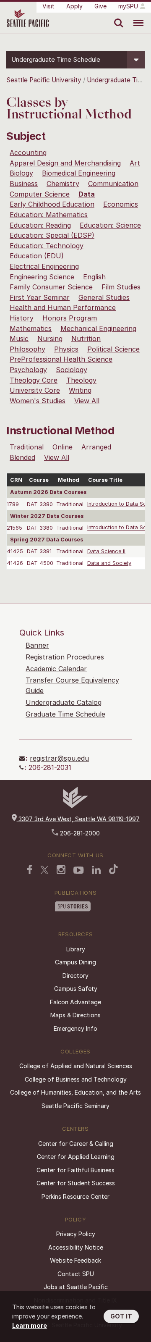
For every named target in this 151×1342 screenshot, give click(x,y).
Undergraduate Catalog (64, 702)
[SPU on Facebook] (29, 869)
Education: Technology (46, 246)
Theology (81, 380)
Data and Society (109, 563)
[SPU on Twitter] (44, 870)
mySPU (128, 6)
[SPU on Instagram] (61, 869)
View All (86, 401)
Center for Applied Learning (76, 1156)
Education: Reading (40, 225)
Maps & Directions (75, 1015)
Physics (66, 349)
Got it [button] (121, 1316)
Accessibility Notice (75, 1247)
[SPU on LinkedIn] (96, 870)
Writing (80, 390)
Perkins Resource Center (75, 1196)
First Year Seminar (40, 297)
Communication (113, 183)
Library (75, 949)
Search (116, 16)
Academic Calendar (56, 668)
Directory (75, 975)
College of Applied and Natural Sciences (75, 1065)
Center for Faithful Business (75, 1170)
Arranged (96, 447)
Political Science (113, 349)
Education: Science (110, 225)
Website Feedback (75, 1260)
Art (135, 163)
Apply (74, 6)
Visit (48, 6)
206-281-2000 (79, 833)
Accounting (28, 152)
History (22, 318)
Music (19, 338)
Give (100, 6)
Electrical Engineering (44, 266)
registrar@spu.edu (59, 758)
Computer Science (40, 194)
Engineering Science (42, 277)
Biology (21, 173)
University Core (35, 390)
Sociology (71, 369)
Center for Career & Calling (75, 1143)
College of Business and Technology (76, 1079)
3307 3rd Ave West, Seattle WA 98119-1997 (78, 818)
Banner (37, 645)
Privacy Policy (75, 1233)
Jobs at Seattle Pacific (76, 1286)
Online (62, 447)
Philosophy (27, 349)
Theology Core (33, 380)
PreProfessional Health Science (61, 359)
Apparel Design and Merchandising (65, 163)
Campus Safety (75, 988)
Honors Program (69, 318)
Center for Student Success (75, 1183)
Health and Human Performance (63, 307)
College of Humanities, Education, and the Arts (75, 1092)
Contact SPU (75, 1273)
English (94, 277)
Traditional (27, 447)
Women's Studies (37, 401)
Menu (135, 16)
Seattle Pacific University (43, 80)
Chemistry (63, 183)
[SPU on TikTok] (113, 869)
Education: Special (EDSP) (52, 235)
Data (86, 194)
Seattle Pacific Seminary (75, 1105)
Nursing (49, 338)
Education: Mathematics (49, 214)
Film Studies (121, 287)
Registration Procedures (65, 657)
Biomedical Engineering (78, 173)
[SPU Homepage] (75, 805)
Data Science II (106, 551)
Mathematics (31, 328)
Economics (120, 204)
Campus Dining (75, 962)
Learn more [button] (29, 1325)
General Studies (104, 297)
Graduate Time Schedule (65, 714)
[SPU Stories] (73, 906)
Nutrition (86, 338)
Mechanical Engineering (98, 328)
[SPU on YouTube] (78, 870)
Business (24, 183)
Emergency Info (75, 1028)
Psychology (28, 369)
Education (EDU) (37, 256)
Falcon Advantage (75, 1002)
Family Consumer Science (51, 287)
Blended (22, 457)
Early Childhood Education (52, 204)
